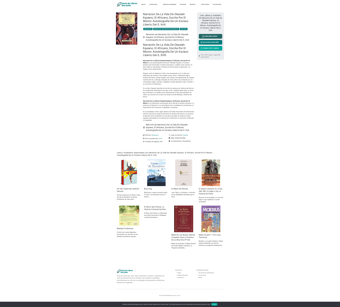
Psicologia (205, 4)
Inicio (143, 4)
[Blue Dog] (156, 185)
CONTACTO (180, 277)
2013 (160, 138)
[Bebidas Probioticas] (129, 225)
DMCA (200, 277)
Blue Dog (148, 189)
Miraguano (155, 135)
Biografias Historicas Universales (166, 29)
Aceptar (214, 304)
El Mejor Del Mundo (179, 189)
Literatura (153, 4)
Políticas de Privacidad (206, 272)
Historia (183, 4)
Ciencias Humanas (169, 4)
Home (179, 272)
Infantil (193, 4)
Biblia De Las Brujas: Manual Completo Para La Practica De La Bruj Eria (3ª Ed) (183, 237)
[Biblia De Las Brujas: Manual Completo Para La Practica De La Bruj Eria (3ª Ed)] (183, 231)
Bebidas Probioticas (125, 228)
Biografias (148, 29)
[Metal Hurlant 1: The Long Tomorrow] (210, 231)
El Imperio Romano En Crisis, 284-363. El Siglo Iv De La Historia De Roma (211, 191)
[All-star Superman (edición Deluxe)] (129, 185)
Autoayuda (217, 4)
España (185, 135)
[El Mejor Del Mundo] (183, 185)
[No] (338, 304)
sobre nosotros (182, 275)
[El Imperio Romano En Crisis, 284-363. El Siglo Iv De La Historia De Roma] (211, 185)
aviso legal (202, 275)
